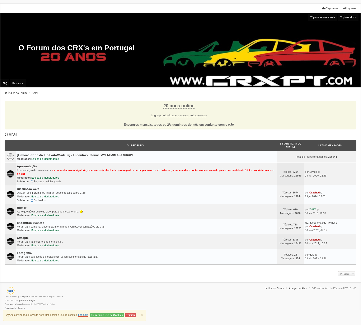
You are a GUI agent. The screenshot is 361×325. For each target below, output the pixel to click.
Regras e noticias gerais (47, 181)
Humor (21, 207)
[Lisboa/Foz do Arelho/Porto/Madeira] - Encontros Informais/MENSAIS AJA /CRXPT (75, 155)
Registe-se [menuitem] (332, 8)
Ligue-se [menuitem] (351, 8)
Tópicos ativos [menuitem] (348, 17)
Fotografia (24, 253)
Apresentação (27, 166)
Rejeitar (130, 315)
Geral (11, 134)
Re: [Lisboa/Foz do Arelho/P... (321, 222)
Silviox (313, 171)
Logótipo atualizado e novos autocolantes (179, 115)
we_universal (16, 304)
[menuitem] (10, 308)
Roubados (40, 200)
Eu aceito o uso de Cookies (107, 315)
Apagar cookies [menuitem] (298, 288)
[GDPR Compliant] (10, 291)
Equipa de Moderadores (45, 158)
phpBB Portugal (27, 300)
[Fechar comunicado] (353, 104)
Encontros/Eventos (30, 222)
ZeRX (312, 209)
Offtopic (23, 237)
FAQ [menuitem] (5, 83)
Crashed (314, 192)
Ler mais (83, 314)
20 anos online (178, 105)
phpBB (25, 297)
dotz (311, 254)
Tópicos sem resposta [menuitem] (322, 17)
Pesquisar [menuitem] (18, 83)
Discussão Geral (28, 189)
